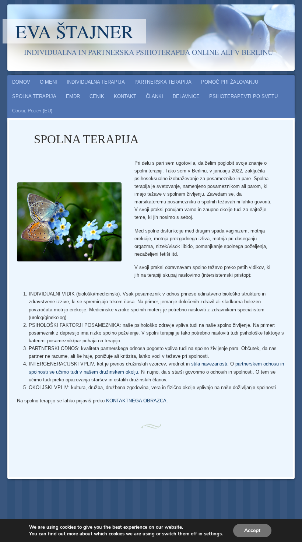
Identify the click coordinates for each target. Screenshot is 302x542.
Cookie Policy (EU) (32, 110)
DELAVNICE (186, 96)
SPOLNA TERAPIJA (34, 96)
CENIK (96, 96)
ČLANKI (154, 96)
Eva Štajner (74, 31)
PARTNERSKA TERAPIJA (163, 82)
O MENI (48, 82)
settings (213, 534)
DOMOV (21, 82)
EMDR (73, 96)
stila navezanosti (209, 364)
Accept (252, 530)
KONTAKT (125, 96)
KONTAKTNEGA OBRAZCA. (137, 400)
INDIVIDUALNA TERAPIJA (96, 82)
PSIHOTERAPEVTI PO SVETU (243, 96)
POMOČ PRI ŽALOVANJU (229, 82)
